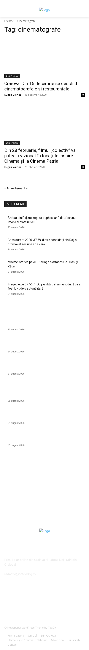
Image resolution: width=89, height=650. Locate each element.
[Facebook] (34, 606)
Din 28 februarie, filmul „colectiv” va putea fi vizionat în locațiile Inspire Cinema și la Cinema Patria (40, 156)
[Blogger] (23, 606)
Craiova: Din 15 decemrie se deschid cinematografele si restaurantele (40, 86)
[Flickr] (44, 606)
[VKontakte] (66, 606)
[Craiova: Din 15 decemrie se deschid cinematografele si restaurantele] (44, 58)
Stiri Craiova (12, 76)
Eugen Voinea (13, 94)
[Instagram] (55, 606)
